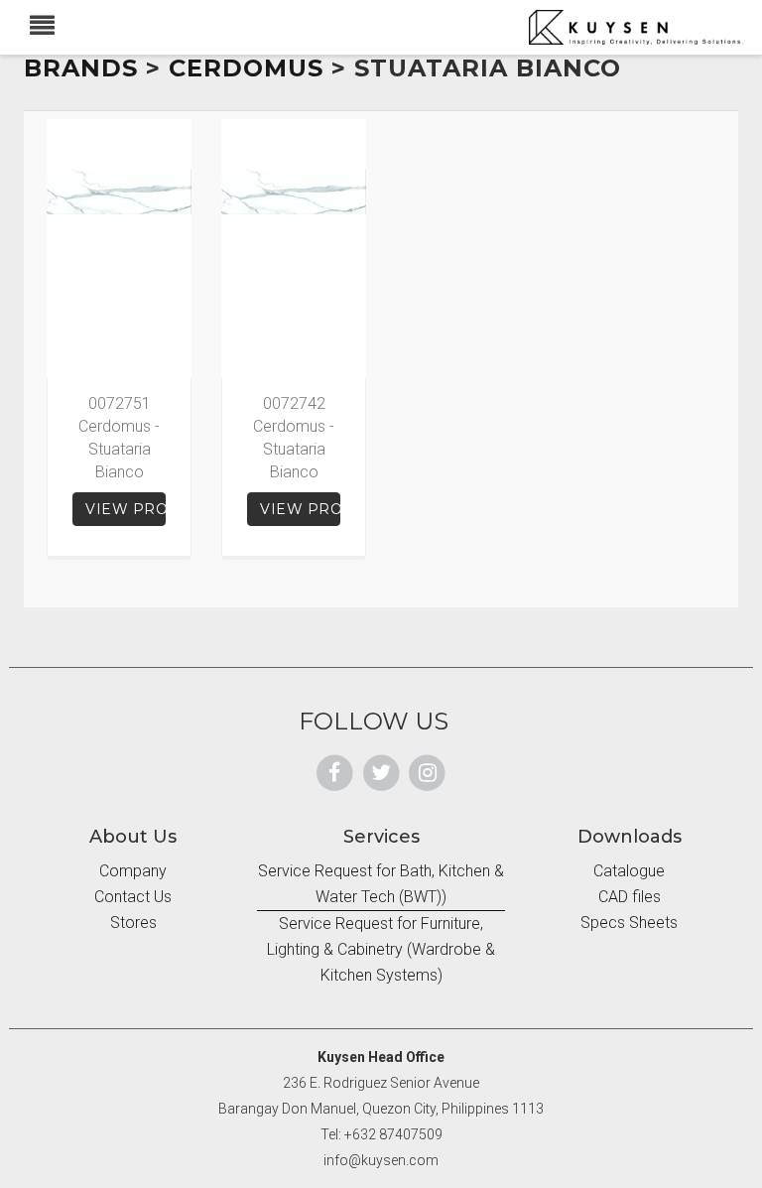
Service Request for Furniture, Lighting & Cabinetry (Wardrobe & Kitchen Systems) (381, 949)
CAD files (629, 896)
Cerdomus (246, 68)
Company (133, 870)
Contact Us (133, 896)
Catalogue (629, 870)
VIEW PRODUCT (125, 509)
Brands (81, 68)
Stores (133, 922)
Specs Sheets (629, 922)
